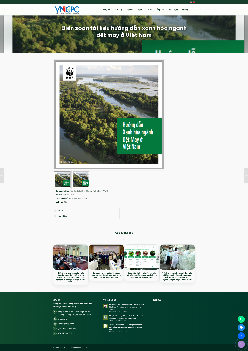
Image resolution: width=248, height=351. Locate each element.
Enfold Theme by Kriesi (79, 348)
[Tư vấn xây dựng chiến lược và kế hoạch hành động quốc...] (2, 175)
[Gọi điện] (241, 319)
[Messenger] (241, 327)
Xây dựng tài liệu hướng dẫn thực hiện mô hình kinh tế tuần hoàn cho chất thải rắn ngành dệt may (106, 275)
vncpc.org (62, 319)
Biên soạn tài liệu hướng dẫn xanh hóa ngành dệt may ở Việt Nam (124, 31)
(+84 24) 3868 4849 (67, 328)
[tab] (86, 210)
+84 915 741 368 (65, 333)
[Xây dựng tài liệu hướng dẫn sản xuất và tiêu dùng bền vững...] (246, 175)
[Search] (192, 10)
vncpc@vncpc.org (66, 324)
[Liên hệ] (241, 344)
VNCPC (66, 348)
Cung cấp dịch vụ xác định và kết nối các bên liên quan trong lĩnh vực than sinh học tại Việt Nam (142, 275)
